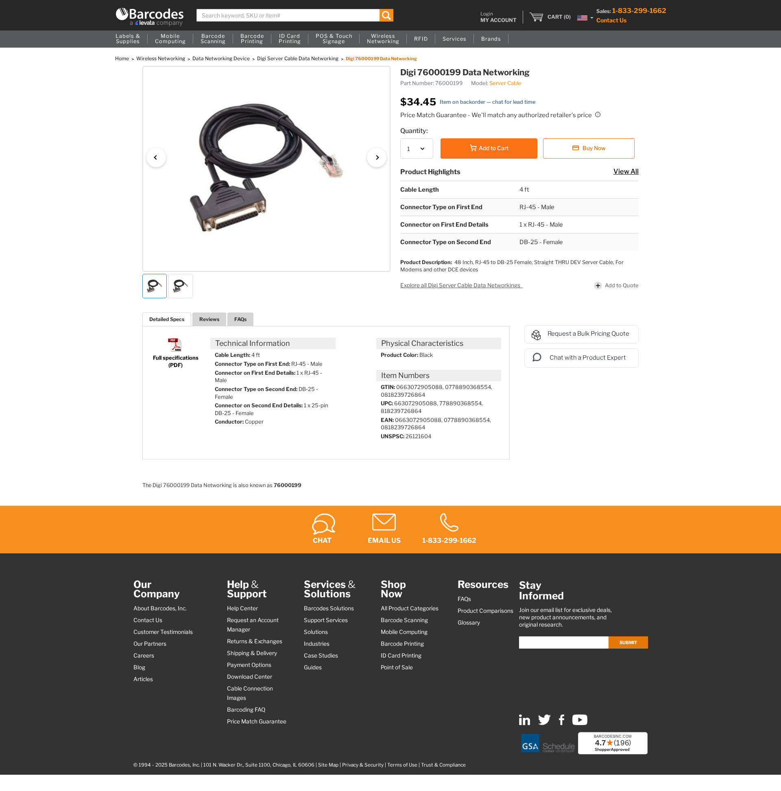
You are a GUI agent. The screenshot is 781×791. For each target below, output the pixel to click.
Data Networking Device (221, 58)
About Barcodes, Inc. (160, 608)
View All (626, 171)
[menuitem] (128, 39)
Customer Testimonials (163, 632)
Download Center (249, 676)
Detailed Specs (166, 319)
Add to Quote (622, 285)
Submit (628, 642)
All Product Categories (409, 608)
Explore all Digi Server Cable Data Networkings (460, 285)
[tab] (166, 319)
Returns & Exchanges (254, 641)
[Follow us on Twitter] (544, 723)
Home (122, 58)
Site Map (328, 765)
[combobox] (295, 15)
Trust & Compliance (443, 765)
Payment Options (249, 665)
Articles (143, 679)
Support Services (326, 620)
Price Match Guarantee (256, 721)
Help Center (242, 608)
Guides (313, 667)
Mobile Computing (404, 632)
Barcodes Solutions (329, 608)
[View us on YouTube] (579, 723)
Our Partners (149, 643)
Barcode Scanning (404, 620)
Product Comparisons (485, 610)
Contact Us (611, 20)
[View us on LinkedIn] (524, 723)
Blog (139, 667)
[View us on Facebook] (561, 723)
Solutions (316, 632)
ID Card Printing (401, 655)
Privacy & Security (363, 765)
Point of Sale (397, 667)
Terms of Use (402, 765)
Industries (316, 643)
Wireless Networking (161, 58)
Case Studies (321, 655)
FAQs (240, 319)
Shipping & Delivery (252, 653)
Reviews (209, 319)
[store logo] (149, 16)
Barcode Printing (402, 643)
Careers (143, 655)
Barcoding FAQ (246, 709)
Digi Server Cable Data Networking (298, 58)
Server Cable (505, 83)
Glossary (469, 622)
